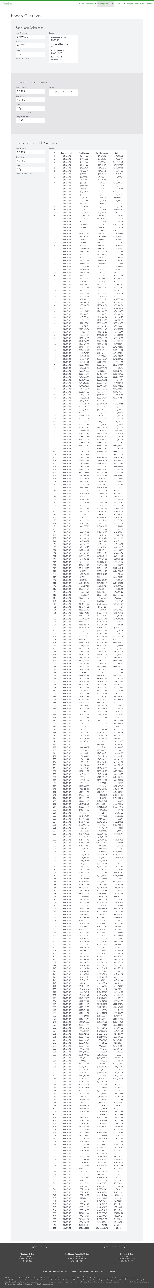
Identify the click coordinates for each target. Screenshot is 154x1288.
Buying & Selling (106, 4)
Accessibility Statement (81, 1272)
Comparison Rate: (23, 116)
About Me (120, 4)
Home (81, 3)
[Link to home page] (9, 4)
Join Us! (150, 3)
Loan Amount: (21, 33)
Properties (91, 4)
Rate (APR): (20, 42)
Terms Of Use (45, 1272)
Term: (18, 50)
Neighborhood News (136, 3)
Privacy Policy (60, 1272)
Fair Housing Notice (105, 1272)
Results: (52, 33)
